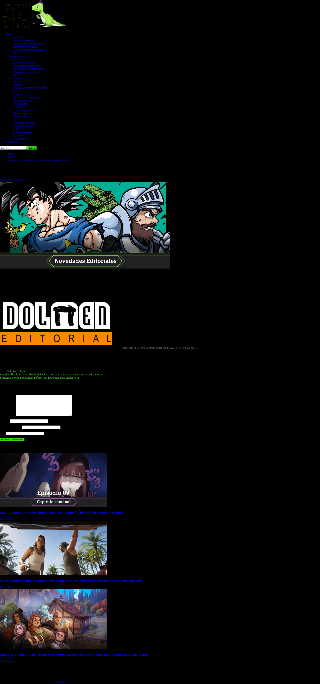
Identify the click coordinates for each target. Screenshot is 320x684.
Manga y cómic (15, 56)
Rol (15, 119)
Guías (16, 91)
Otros (16, 53)
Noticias (18, 37)
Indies (17, 94)
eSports (18, 107)
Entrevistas (19, 129)
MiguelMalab (8, 587)
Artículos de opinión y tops (28, 43)
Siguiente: (39, 377)
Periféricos (19, 103)
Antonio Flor (7, 519)
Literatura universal (24, 122)
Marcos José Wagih (12, 180)
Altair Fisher (7, 661)
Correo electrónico (11, 427)
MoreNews (61, 682)
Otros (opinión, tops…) (26, 97)
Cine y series (21, 113)
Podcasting (20, 138)
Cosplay (18, 135)
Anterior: (51, 374)
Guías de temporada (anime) (29, 50)
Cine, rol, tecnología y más (22, 110)
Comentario (7, 415)
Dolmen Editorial (16, 371)
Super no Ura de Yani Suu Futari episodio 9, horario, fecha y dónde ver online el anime (62, 513)
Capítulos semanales (25, 46)
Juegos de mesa (23, 126)
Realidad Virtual (22, 100)
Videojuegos (14, 78)
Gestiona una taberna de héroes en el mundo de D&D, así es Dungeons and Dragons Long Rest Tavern (74, 655)
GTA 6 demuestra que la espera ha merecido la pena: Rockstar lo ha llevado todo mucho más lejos (71, 581)
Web (2, 433)
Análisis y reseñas (24, 40)
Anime (10, 34)
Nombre (4, 420)
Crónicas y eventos (24, 132)
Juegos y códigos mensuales (30, 88)
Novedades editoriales (26, 65)
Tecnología (19, 116)
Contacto (12, 141)
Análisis (18, 84)
